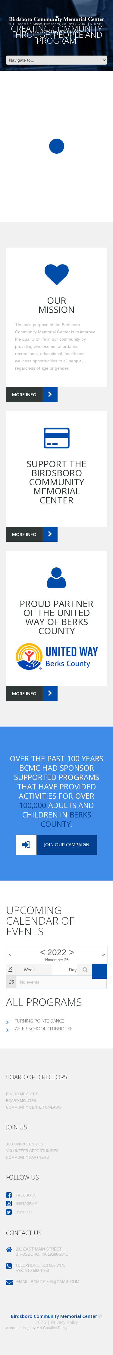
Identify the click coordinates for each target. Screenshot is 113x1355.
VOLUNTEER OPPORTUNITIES (32, 1151)
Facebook (25, 1195)
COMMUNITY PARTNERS (27, 1157)
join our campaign (66, 844)
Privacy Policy (64, 1322)
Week (29, 969)
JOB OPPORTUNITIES (24, 1144)
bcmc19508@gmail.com (61, 31)
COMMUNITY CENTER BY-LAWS (33, 1107)
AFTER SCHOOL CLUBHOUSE (44, 1029)
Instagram (26, 1204)
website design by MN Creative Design (38, 1328)
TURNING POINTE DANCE (39, 1021)
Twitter (23, 1212)
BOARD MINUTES (21, 1101)
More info (24, 394)
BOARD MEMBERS (22, 1094)
